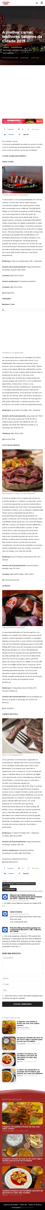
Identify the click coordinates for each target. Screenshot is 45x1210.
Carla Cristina (16, 912)
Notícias (19, 1061)
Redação (26, 57)
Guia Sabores (8, 53)
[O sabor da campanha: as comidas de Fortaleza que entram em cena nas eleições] (9, 1075)
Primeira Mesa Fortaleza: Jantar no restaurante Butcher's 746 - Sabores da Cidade (25, 929)
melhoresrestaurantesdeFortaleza (19, 883)
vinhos (6, 886)
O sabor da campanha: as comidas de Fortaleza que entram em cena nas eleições (30, 1071)
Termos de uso (27, 1207)
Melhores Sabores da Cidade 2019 (17, 50)
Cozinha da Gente (23, 1027)
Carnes (6, 47)
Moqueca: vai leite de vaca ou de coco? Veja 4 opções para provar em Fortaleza (30, 1039)
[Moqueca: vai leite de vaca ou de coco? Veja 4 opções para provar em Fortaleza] (9, 1043)
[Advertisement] (22, 88)
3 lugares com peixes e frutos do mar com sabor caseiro (28, 1023)
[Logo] (6, 3)
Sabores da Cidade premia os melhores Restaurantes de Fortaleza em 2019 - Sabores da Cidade (26, 896)
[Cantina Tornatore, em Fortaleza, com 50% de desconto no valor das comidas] (9, 1059)
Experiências (16, 47)
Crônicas (20, 1075)
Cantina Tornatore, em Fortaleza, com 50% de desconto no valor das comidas (27, 1056)
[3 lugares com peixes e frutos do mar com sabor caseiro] (9, 1027)
